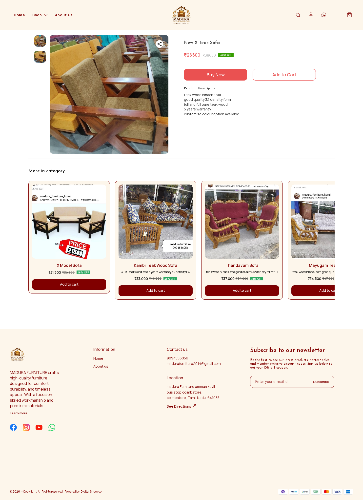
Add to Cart (284, 75)
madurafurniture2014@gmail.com (194, 363)
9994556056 (177, 358)
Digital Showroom (92, 491)
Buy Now (216, 75)
